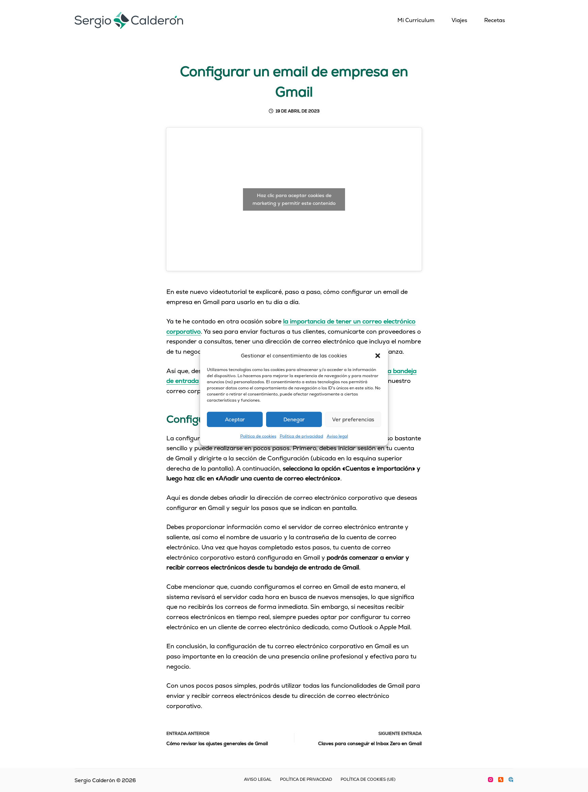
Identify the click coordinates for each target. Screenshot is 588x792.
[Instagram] (490, 779)
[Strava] (500, 779)
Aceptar (235, 419)
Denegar (294, 419)
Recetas (494, 20)
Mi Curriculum (416, 20)
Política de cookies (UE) (368, 779)
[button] (377, 355)
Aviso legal (337, 436)
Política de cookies (258, 436)
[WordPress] (510, 779)
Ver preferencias (353, 419)
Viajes (459, 20)
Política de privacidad (301, 436)
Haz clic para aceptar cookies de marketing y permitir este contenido (294, 199)
